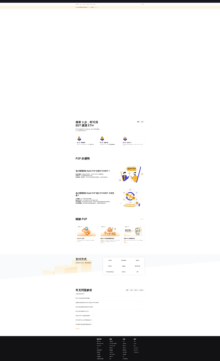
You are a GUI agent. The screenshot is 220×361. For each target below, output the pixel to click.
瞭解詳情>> (103, 240)
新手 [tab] (127, 287)
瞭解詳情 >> (79, 239)
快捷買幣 (77, 4)
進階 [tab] (131, 287)
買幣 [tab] (138, 119)
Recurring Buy (93, 4)
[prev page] (106, 102)
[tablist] (140, 119)
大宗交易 (83, 4)
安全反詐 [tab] (141, 287)
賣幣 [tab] (142, 119)
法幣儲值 (88, 4)
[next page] (113, 102)
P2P (80, 4)
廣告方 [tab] (136, 287)
